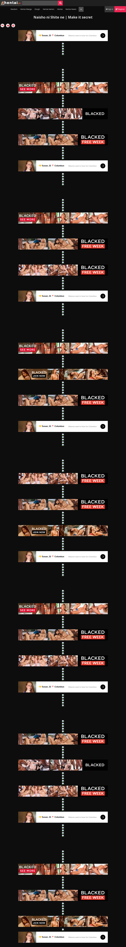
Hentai (60, 9)
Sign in (110, 9)
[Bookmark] (8, 25)
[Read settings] (13, 25)
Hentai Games (48, 9)
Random (14, 9)
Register (121, 9)
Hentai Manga (26, 9)
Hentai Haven (70, 9)
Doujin (37, 9)
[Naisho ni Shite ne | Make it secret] (2, 25)
